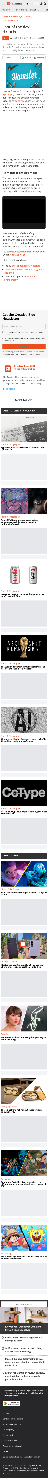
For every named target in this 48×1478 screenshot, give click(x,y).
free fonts (18, 100)
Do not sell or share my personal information (21, 1457)
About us (6, 1413)
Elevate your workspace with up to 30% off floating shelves (23, 1328)
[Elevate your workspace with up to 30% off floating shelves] (24, 1320)
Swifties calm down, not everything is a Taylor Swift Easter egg (25, 1350)
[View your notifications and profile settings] (27, 3)
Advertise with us (10, 1440)
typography (8, 94)
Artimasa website (19, 254)
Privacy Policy (19, 354)
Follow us (27, 58)
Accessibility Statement (12, 1446)
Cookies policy (9, 1435)
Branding (29, 17)
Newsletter (40, 58)
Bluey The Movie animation (27, 10)
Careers (6, 1451)
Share (9, 58)
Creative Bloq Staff (20, 38)
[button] (45, 3)
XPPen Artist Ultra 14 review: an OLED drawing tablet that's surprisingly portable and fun (25, 1376)
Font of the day (36, 159)
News (5, 38)
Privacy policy (8, 1429)
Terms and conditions (12, 1424)
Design (5, 17)
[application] (24, 211)
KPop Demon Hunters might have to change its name (24, 1339)
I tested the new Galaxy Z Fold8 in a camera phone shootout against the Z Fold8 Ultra (25, 1362)
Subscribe (35, 4)
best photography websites (26, 265)
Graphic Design (16, 17)
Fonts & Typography (10, 20)
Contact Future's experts (13, 1419)
